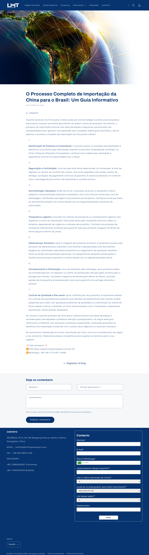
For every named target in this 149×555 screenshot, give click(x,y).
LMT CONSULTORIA (20, 554)
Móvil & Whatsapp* (86, 459)
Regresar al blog (76, 363)
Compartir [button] (33, 113)
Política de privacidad (75, 553)
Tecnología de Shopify (36, 554)
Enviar (108, 517)
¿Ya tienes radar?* (86, 496)
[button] (79, 5)
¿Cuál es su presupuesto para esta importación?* (102, 487)
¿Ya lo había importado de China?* (94, 478)
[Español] (126, 5)
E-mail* (80, 449)
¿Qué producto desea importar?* (93, 468)
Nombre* (81, 440)
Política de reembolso (56, 553)
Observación (83, 506)
